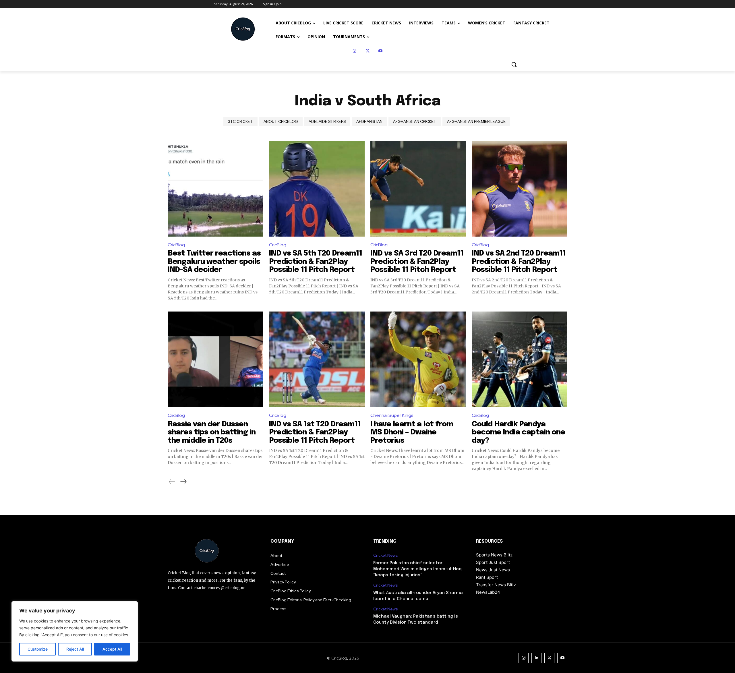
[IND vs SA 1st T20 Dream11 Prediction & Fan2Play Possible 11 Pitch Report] (317, 359)
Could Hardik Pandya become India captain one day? (518, 432)
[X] (368, 51)
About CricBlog (281, 121)
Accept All (112, 649)
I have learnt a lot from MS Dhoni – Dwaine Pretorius (411, 432)
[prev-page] (172, 481)
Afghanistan (369, 121)
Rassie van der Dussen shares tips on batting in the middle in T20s (212, 432)
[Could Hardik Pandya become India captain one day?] (519, 359)
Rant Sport (487, 577)
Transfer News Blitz (496, 584)
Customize (38, 649)
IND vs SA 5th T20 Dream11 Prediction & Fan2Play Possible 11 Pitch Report (315, 262)
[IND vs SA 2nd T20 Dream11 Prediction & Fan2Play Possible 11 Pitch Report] (519, 189)
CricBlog (176, 245)
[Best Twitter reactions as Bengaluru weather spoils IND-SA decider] (215, 189)
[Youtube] (381, 51)
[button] (514, 64)
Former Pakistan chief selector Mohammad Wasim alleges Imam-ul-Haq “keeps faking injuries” (417, 569)
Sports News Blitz (494, 555)
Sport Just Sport (493, 562)
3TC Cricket (240, 121)
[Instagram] (355, 51)
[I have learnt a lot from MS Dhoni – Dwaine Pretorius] (418, 359)
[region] (74, 631)
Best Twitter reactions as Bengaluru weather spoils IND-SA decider (214, 262)
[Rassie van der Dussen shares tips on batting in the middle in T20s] (215, 359)
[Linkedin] (536, 658)
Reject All (75, 649)
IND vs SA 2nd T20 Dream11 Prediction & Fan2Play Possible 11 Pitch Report (519, 262)
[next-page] (183, 481)
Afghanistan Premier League (476, 121)
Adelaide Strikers (327, 121)
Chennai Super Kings (391, 415)
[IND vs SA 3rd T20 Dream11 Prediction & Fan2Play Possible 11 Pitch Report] (418, 189)
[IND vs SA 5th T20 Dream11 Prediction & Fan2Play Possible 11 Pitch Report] (317, 189)
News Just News (493, 570)
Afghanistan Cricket (414, 121)
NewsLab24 (488, 592)
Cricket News (385, 555)
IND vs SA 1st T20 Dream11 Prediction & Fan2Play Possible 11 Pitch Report (315, 432)
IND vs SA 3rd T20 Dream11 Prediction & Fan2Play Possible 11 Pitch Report (416, 262)
